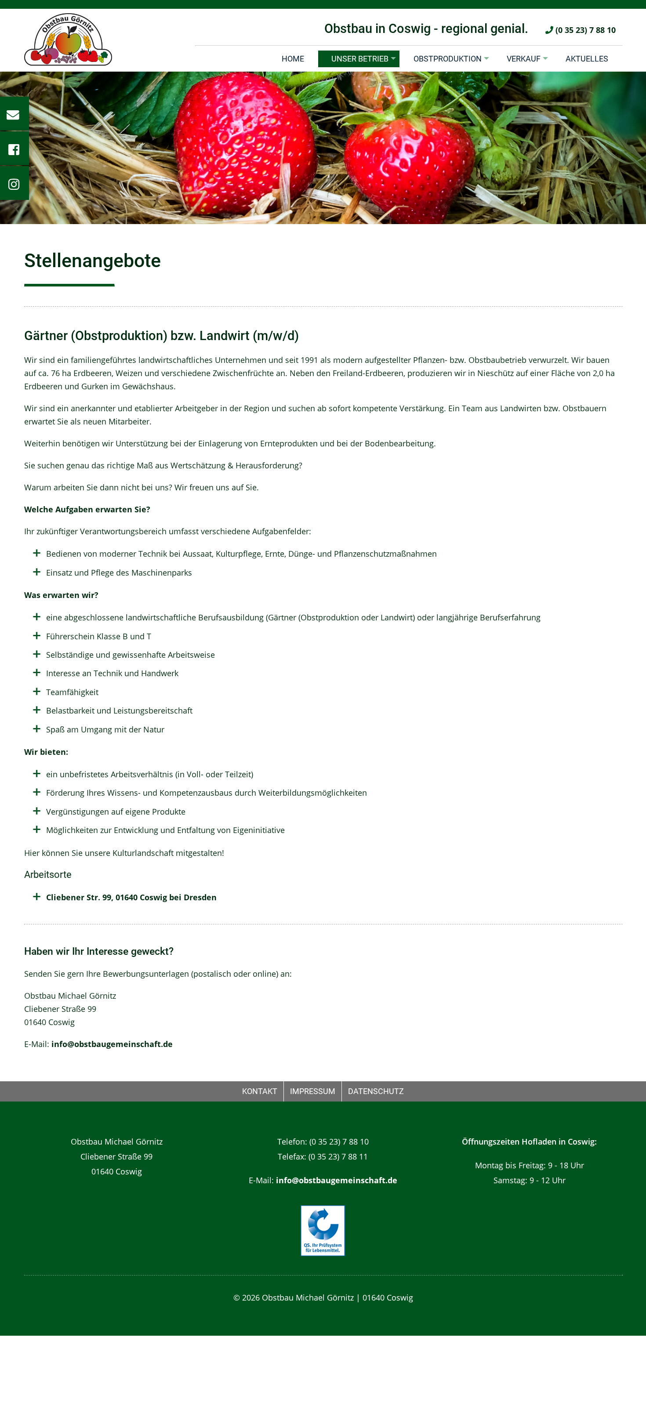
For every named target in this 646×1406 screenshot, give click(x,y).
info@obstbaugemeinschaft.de (112, 1044)
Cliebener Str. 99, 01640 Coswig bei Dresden (131, 897)
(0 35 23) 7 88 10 (584, 30)
